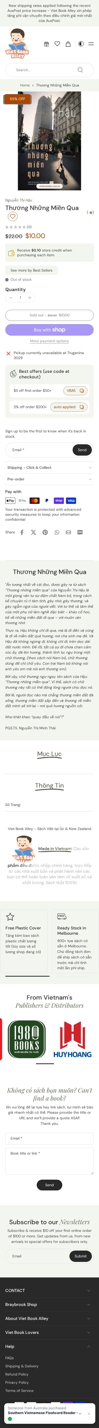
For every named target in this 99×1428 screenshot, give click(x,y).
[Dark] (79, 44)
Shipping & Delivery (22, 1366)
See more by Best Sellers (32, 270)
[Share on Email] (68, 532)
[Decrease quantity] (11, 297)
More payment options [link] (49, 341)
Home (25, 85)
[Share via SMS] (80, 532)
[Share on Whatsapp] (57, 532)
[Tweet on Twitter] (33, 532)
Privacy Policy (17, 1382)
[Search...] (80, 70)
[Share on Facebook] (22, 532)
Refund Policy (17, 1374)
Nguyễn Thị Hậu (18, 200)
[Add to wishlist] (12, 216)
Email (18, 449)
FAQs (9, 1357)
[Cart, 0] (68, 43)
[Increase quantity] (30, 297)
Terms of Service (19, 1390)
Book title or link (25, 1153)
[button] (46, 43)
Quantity (15, 289)
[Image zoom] (49, 140)
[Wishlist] (57, 44)
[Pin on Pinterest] (45, 532)
